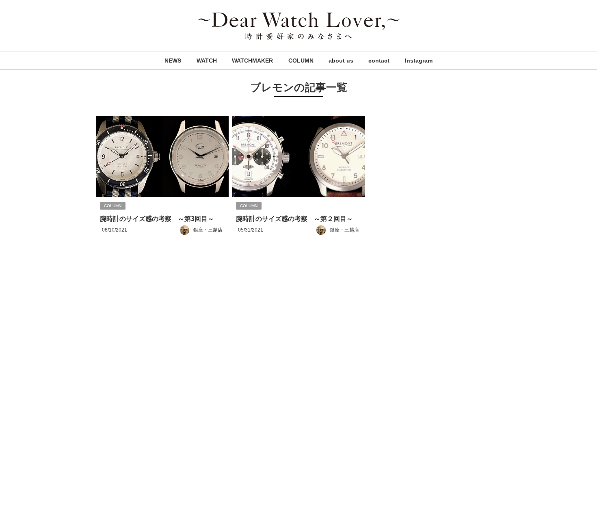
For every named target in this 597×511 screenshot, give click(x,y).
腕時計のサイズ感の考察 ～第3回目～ (157, 218)
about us (341, 60)
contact (378, 60)
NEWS (172, 60)
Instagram (419, 60)
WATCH (207, 60)
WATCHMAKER (252, 60)
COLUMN (301, 60)
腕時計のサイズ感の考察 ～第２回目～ (294, 218)
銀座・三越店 (208, 229)
